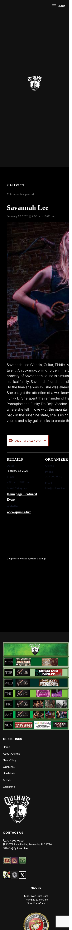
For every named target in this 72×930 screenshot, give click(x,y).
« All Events (15, 185)
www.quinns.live (19, 512)
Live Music (9, 773)
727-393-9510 (14, 840)
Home (6, 746)
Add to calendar (28, 440)
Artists (7, 780)
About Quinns (11, 753)
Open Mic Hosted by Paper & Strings (27, 558)
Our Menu (9, 766)
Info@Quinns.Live (17, 848)
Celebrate (9, 786)
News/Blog (9, 760)
